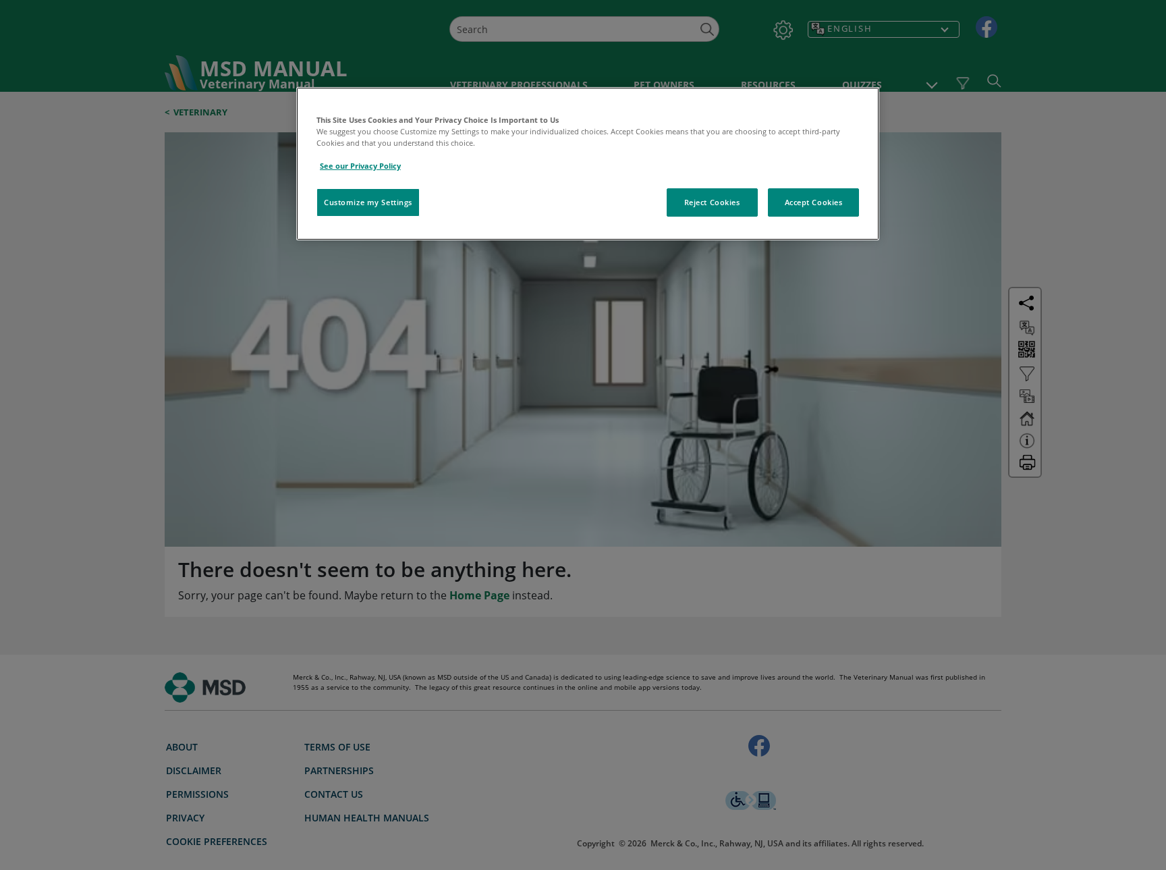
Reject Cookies (712, 202)
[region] (587, 163)
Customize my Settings (368, 202)
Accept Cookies (814, 202)
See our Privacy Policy (360, 166)
